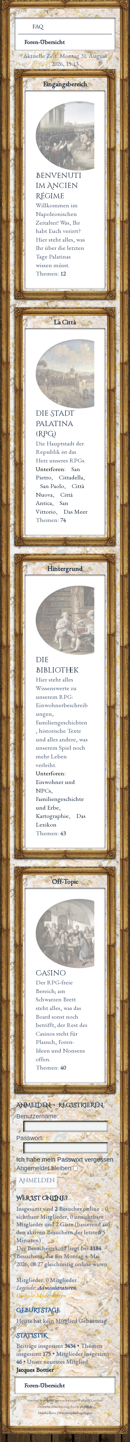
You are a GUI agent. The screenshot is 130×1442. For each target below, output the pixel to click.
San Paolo (52, 486)
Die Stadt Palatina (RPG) (55, 423)
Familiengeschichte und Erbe (60, 803)
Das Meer (75, 511)
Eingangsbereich (65, 84)
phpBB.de (86, 1406)
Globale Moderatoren (41, 1295)
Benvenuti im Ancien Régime (58, 186)
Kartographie (52, 816)
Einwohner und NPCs (55, 786)
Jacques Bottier (35, 1369)
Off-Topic (65, 881)
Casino (51, 973)
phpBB (47, 1400)
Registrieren (80, 1105)
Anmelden (33, 1105)
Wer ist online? (42, 1198)
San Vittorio (52, 507)
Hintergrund (65, 568)
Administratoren (56, 1287)
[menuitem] (34, 26)
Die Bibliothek (57, 665)
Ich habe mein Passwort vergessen (64, 1159)
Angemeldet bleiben (44, 1168)
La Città (65, 322)
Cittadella (71, 477)
